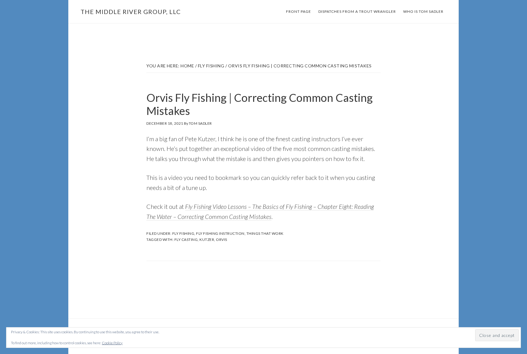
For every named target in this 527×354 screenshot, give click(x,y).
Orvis (221, 239)
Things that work (265, 233)
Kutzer (206, 239)
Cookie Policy (112, 343)
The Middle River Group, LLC (131, 11)
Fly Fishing (183, 233)
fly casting (186, 239)
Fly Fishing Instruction (220, 233)
